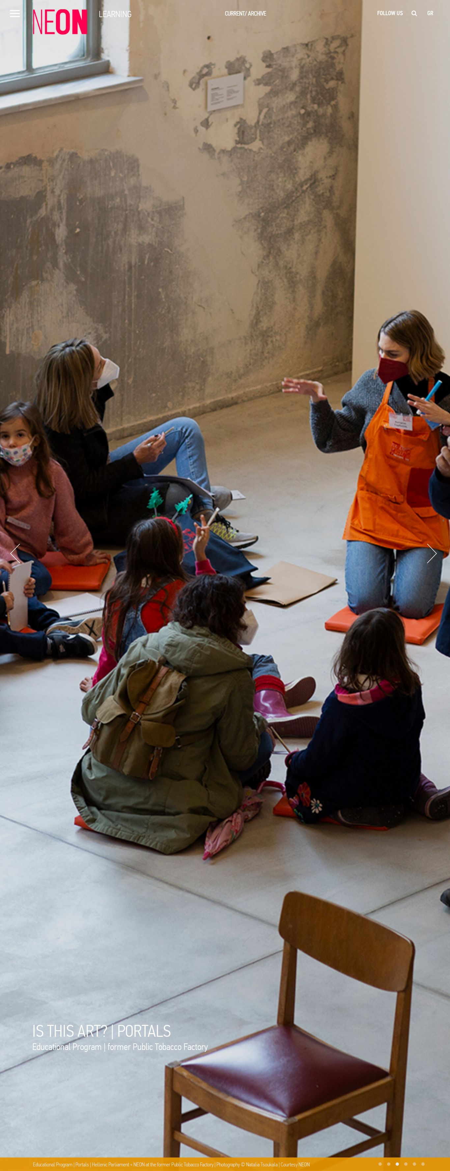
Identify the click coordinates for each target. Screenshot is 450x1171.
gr (430, 13)
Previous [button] (15, 553)
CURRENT (236, 13)
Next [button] (432, 553)
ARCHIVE (257, 13)
